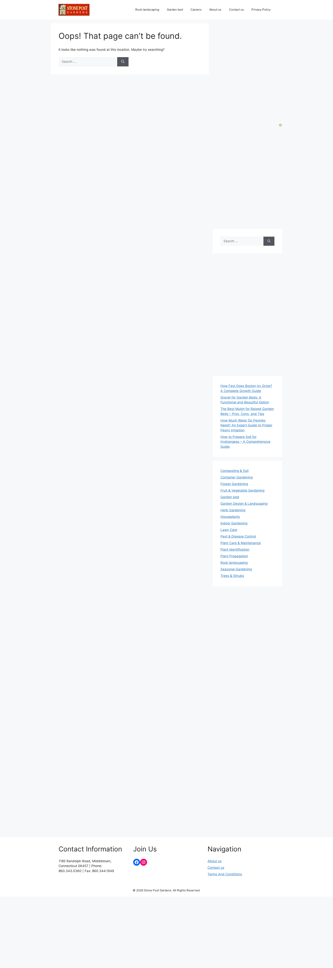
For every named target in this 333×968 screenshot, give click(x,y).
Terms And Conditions (225, 874)
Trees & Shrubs (232, 576)
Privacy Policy (261, 9)
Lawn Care (228, 530)
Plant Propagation (234, 556)
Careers (196, 9)
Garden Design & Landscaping (243, 504)
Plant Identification (234, 549)
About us (215, 9)
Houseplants (230, 517)
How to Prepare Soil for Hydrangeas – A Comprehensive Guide (245, 442)
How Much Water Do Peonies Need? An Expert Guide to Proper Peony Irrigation (246, 425)
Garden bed (175, 9)
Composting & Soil (234, 471)
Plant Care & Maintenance (240, 543)
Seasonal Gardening (236, 569)
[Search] (123, 61)
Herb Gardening (232, 510)
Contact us (236, 9)
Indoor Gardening (233, 523)
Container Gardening (236, 477)
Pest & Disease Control (238, 536)
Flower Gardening (234, 484)
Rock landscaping (147, 9)
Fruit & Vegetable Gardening (242, 490)
